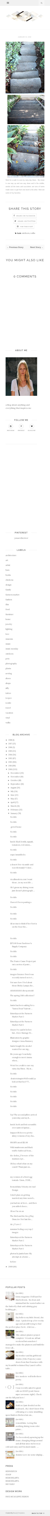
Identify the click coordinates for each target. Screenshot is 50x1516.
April (13, 802)
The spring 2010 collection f (22, 995)
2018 (10, 740)
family (8, 590)
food (8, 609)
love (7, 634)
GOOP (8, 1474)
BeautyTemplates (19, 1513)
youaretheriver (21, 538)
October (14, 780)
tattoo (8, 693)
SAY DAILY (10, 1484)
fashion (9, 599)
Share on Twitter (26, 221)
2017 (10, 743)
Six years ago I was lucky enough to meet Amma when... (21, 1057)
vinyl (8, 718)
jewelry (9, 624)
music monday (12, 649)
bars (7, 570)
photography (11, 663)
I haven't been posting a (20, 902)
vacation (9, 713)
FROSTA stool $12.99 (19, 1142)
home (8, 619)
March (13, 806)
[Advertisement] (15, 484)
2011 (10, 765)
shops (8, 683)
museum (9, 639)
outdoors (25, 233)
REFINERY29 (11, 1471)
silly (7, 688)
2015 (10, 751)
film (7, 604)
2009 (10, 1266)
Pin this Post (26, 226)
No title (13, 817)
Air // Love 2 (15, 1224)
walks (32, 233)
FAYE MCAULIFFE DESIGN (17, 1496)
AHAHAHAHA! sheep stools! (22, 990)
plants (8, 668)
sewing (9, 673)
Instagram (10, 430)
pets (7, 658)
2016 (10, 747)
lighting (9, 629)
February (14, 810)
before (13, 1262)
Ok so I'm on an (17, 1211)
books (8, 575)
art (7, 560)
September (15, 784)
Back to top (37, 1513)
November (15, 776)
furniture (9, 614)
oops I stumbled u (17, 854)
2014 (10, 754)
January (14, 813)
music (8, 644)
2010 (10, 769)
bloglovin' (32, 430)
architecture (11, 555)
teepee (9, 698)
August (13, 787)
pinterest (21, 430)
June (13, 795)
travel (8, 708)
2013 (10, 758)
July (12, 791)
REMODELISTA (12, 1478)
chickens (9, 580)
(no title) (19, 1293)
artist (8, 565)
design (8, 585)
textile (8, 703)
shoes (8, 678)
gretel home (15, 827)
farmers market (12, 595)
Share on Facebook (25, 216)
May (12, 798)
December (15, 773)
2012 (10, 762)
